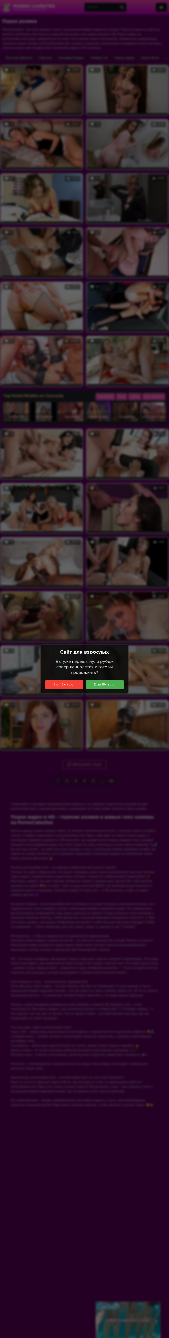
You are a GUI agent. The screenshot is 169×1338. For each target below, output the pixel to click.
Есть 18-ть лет (105, 684)
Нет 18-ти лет (64, 684)
